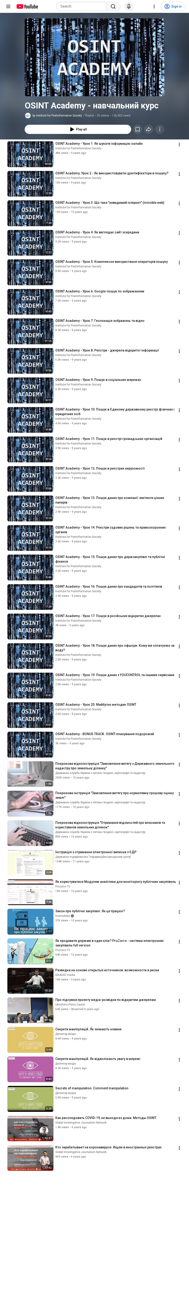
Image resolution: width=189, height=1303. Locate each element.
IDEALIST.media (65, 975)
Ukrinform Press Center (70, 1004)
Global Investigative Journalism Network (80, 1122)
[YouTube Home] (27, 6)
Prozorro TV (62, 886)
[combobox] (82, 6)
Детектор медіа (65, 1034)
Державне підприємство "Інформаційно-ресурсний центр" (93, 856)
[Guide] (8, 6)
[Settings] (154, 6)
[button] (94, 57)
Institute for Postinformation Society (78, 148)
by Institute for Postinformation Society (57, 115)
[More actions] (159, 129)
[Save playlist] (137, 129)
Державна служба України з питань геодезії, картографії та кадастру (100, 773)
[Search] (113, 6)
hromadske (62, 916)
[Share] (148, 129)
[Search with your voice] (128, 6)
